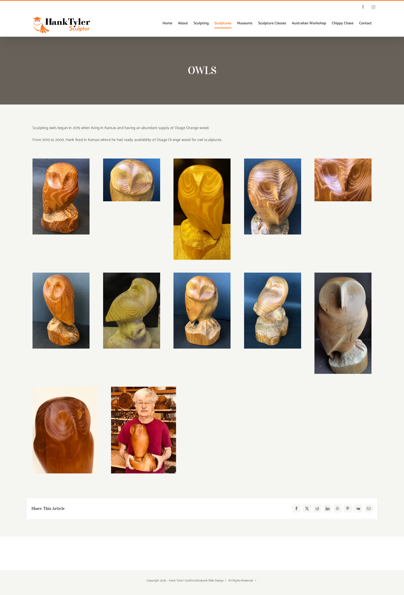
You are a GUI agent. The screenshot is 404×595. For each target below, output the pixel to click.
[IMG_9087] (131, 274)
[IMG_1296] (272, 274)
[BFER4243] (343, 274)
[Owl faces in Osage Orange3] (61, 160)
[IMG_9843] (61, 274)
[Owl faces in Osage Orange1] (343, 160)
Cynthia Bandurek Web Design (204, 580)
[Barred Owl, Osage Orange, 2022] (64, 388)
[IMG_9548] (272, 160)
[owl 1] (202, 160)
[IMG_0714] (202, 274)
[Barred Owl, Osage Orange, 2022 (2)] (143, 388)
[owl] (131, 160)
